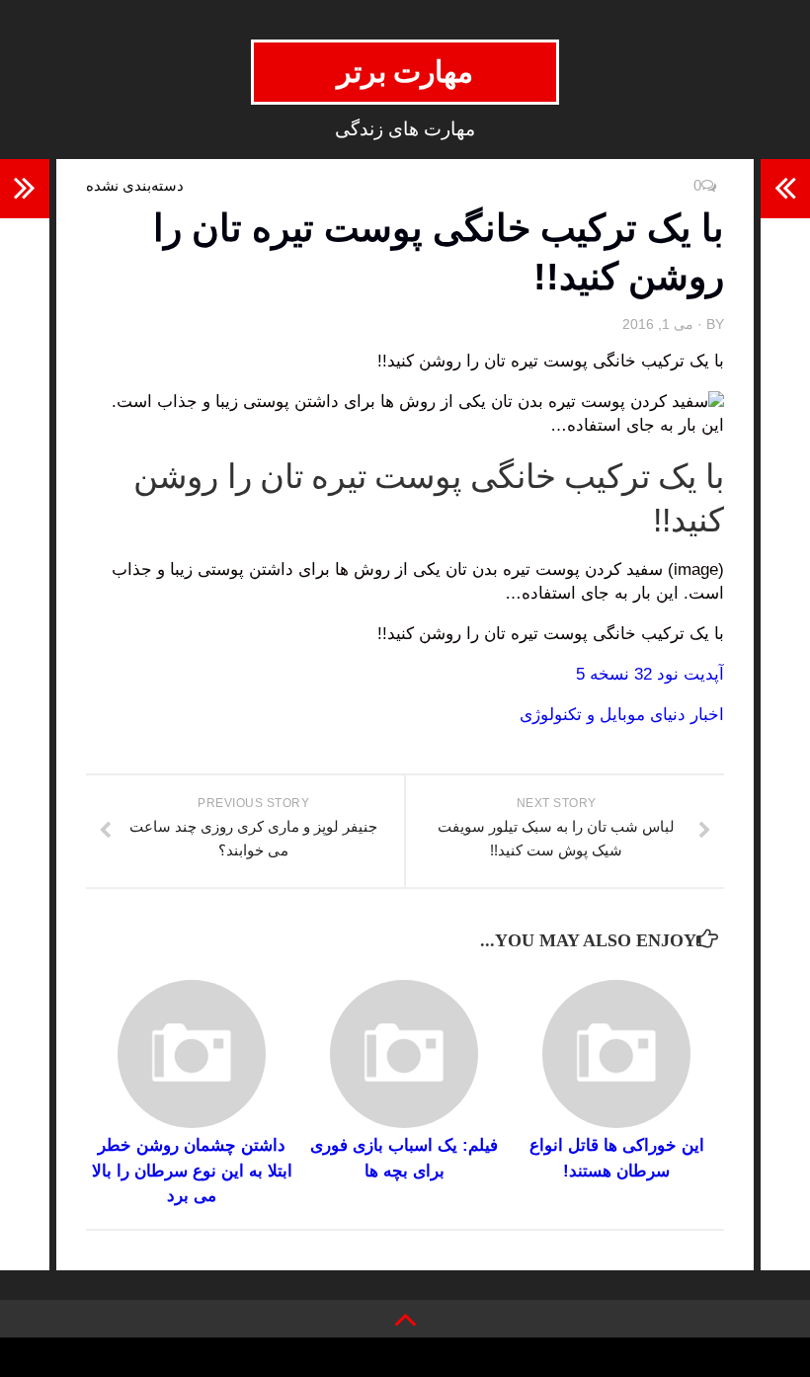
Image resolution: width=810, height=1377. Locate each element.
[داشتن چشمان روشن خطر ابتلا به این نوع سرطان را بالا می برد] (191, 1054)
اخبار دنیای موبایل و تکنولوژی (622, 714)
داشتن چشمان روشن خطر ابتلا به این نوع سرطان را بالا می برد (192, 1170)
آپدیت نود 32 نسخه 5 (650, 674)
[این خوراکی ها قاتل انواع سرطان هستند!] (616, 1054)
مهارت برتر (405, 71)
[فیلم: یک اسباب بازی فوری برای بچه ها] (404, 1054)
